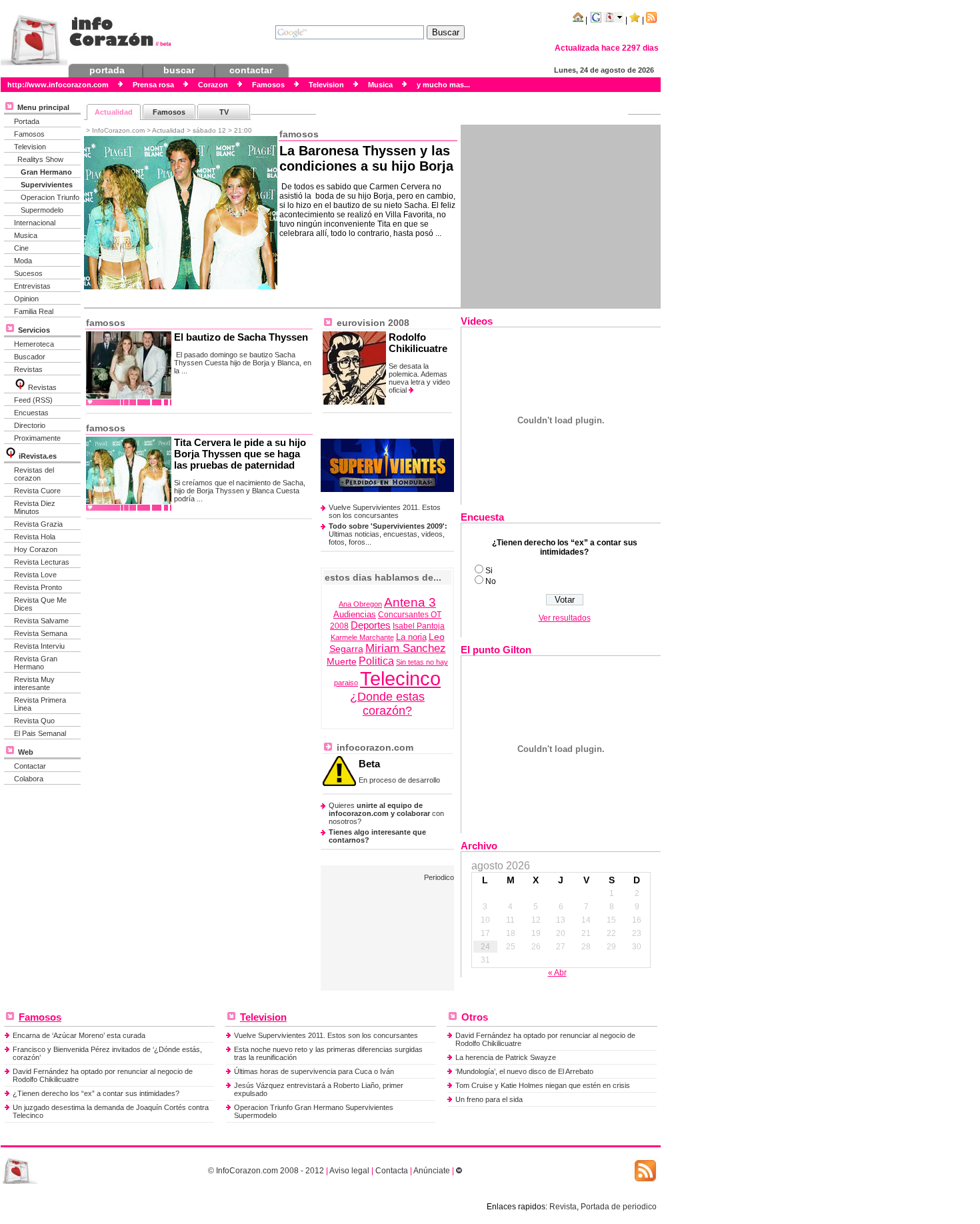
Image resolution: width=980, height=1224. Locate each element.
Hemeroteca (34, 344)
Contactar (30, 766)
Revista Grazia (38, 524)
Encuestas (31, 413)
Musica (25, 235)
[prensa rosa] (20, 1181)
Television (30, 147)
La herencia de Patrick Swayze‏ (505, 1057)
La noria (411, 637)
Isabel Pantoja (419, 626)
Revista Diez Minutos (34, 507)
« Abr (557, 972)
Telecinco (400, 678)
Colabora (28, 779)
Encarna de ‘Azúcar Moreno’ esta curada (79, 1035)
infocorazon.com (373, 747)
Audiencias (354, 614)
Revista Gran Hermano (35, 663)
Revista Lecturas (41, 562)
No (490, 581)
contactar (251, 70)
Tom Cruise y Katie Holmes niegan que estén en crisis (542, 1085)
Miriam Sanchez (405, 648)
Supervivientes (47, 185)
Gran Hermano (46, 172)
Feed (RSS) (33, 400)
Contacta (391, 1170)
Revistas (28, 369)
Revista (563, 1206)
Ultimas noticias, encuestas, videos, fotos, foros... (388, 534)
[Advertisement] (561, 216)
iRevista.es (38, 456)
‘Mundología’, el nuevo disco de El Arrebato (524, 1071)
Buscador (29, 357)
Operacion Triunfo (50, 197)
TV (224, 112)
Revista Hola (34, 537)
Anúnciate (431, 1170)
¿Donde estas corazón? (387, 703)
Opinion (26, 299)
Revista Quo (34, 721)
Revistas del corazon (34, 474)
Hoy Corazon (35, 549)
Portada (26, 121)
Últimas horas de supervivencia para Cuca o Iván (314, 1071)
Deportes (371, 625)
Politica (376, 661)
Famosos (29, 134)
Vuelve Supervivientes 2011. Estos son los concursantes (385, 511)
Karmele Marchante (362, 637)
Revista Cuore (37, 491)
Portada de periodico (619, 1206)
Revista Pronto (38, 587)
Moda (23, 261)
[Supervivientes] (387, 489)
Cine (21, 248)
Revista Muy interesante (34, 683)
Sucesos (28, 273)
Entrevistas (32, 286)
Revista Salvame (41, 621)
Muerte (342, 661)
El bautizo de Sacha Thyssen (241, 337)
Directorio (29, 425)
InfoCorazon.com (247, 1170)
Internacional (34, 223)
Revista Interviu (39, 646)
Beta (369, 763)
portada (107, 70)
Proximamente (37, 438)
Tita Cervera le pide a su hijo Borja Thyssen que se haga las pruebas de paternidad (240, 454)
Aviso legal (349, 1170)
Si (489, 570)
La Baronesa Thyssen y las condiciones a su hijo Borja (366, 158)
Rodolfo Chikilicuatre (418, 342)
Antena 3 (410, 602)
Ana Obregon (360, 604)
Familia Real (33, 311)
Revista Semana (40, 633)
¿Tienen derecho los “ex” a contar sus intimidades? (96, 1093)
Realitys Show (40, 159)
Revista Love (35, 575)
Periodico (439, 877)
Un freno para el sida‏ (489, 1099)
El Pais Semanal (40, 733)
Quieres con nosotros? (386, 813)
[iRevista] (20, 387)
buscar (179, 70)
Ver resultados (565, 618)
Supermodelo (42, 210)
